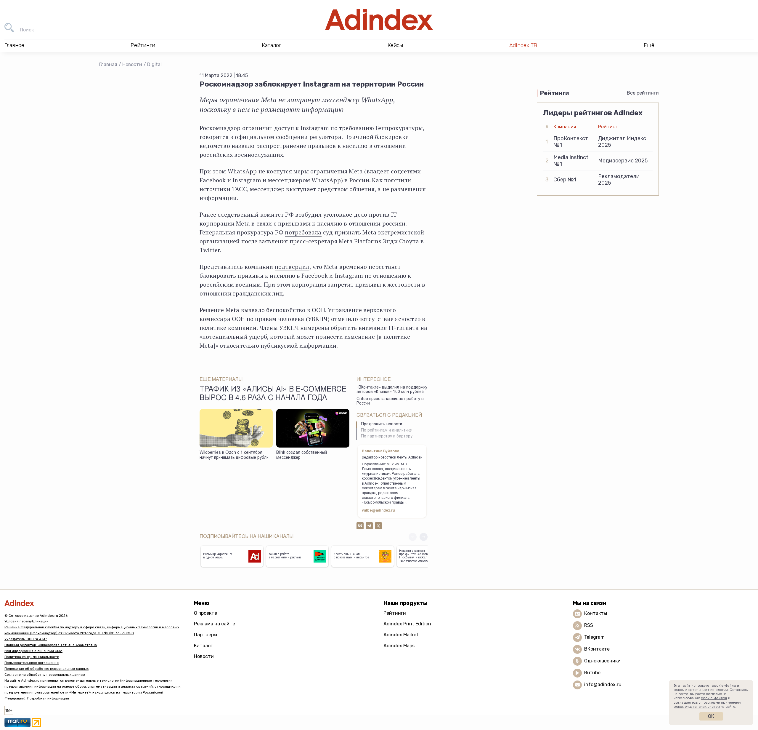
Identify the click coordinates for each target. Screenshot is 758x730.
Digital (154, 64)
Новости (132, 64)
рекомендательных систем (697, 707)
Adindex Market (400, 635)
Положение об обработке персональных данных (46, 669)
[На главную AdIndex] (379, 19)
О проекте (205, 613)
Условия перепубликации (26, 621)
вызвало (253, 310)
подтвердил (292, 267)
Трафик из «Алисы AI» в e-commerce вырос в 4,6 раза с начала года (273, 394)
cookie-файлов (714, 698)
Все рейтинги (643, 93)
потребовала (303, 232)
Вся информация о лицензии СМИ (33, 651)
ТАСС (239, 189)
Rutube (592, 672)
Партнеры (205, 635)
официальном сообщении (271, 137)
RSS (588, 625)
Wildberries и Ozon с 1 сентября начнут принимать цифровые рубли (234, 455)
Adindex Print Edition (407, 624)
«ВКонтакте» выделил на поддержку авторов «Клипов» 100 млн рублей (391, 390)
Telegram (594, 637)
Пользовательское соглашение (31, 663)
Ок (711, 716)
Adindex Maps (399, 645)
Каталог (203, 645)
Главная (108, 64)
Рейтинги (394, 613)
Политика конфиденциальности (31, 657)
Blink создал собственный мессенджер (301, 455)
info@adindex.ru (603, 684)
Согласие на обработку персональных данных (44, 675)
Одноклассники (602, 661)
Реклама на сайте (214, 624)
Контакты (595, 613)
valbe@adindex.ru (378, 510)
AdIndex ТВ (523, 45)
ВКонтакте (597, 649)
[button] (424, 537)
